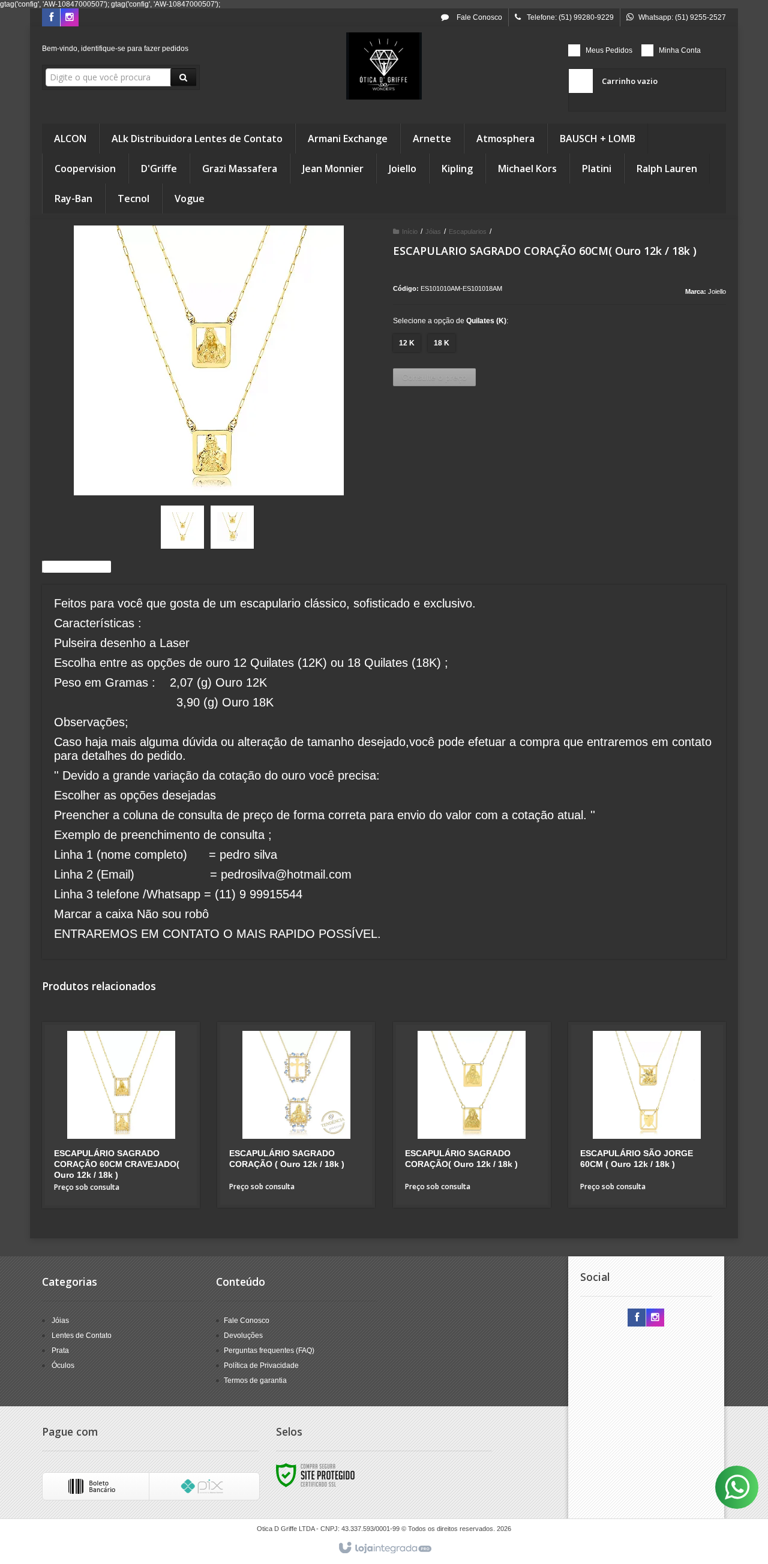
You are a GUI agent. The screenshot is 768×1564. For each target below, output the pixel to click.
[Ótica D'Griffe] (383, 66)
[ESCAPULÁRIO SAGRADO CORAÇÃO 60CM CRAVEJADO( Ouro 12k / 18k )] (121, 1115)
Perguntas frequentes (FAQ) (269, 1350)
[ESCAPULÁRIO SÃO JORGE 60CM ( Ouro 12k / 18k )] (647, 1115)
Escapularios (468, 231)
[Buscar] (183, 77)
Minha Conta (680, 50)
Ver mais (128, 1154)
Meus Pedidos (609, 50)
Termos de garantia (255, 1380)
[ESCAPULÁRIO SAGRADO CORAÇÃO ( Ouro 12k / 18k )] (296, 1115)
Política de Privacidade (261, 1365)
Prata (60, 1350)
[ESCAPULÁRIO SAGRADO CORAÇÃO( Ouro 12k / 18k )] (472, 1115)
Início (410, 231)
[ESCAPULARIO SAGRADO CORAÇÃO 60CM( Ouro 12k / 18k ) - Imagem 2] (232, 527)
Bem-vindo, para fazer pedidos (115, 48)
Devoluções (243, 1335)
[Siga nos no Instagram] (70, 18)
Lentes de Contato (82, 1335)
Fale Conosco (478, 17)
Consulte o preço (434, 377)
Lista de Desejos (80, 566)
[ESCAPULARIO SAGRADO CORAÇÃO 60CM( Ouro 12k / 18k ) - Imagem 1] (182, 527)
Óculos (63, 1365)
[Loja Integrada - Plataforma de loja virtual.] (384, 1548)
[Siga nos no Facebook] (51, 18)
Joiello (717, 291)
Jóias (433, 231)
